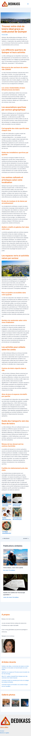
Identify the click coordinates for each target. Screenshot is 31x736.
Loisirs (4, 597)
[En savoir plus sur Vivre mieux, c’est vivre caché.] (15, 557)
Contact (2, 731)
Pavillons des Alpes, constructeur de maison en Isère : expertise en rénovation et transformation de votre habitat (15, 667)
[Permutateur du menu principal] (27, 4)
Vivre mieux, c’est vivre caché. (13, 567)
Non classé (5, 570)
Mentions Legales (4, 732)
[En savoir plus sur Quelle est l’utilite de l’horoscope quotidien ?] (15, 582)
